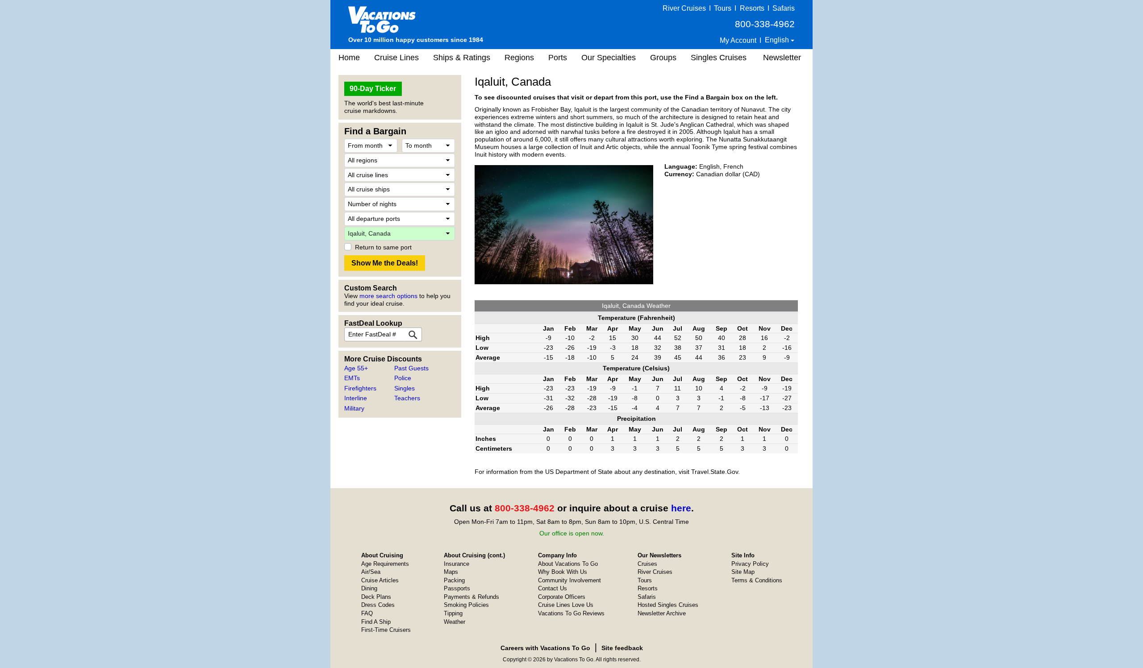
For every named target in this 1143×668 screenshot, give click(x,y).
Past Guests (411, 368)
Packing (454, 580)
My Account (738, 40)
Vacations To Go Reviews (571, 613)
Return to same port (383, 247)
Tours (722, 8)
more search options (388, 295)
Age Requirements (385, 563)
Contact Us (552, 588)
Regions (519, 57)
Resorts (752, 8)
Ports (557, 57)
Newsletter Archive (662, 613)
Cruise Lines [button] (396, 57)
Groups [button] (663, 57)
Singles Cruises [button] (719, 57)
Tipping (453, 613)
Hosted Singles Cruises (668, 605)
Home (349, 57)
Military (354, 408)
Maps (451, 571)
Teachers (407, 398)
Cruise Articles (380, 580)
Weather (454, 621)
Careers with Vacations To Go (545, 647)
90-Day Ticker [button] (373, 88)
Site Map (743, 571)
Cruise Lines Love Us (565, 605)
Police (402, 378)
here (681, 508)
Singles (404, 388)
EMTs (352, 378)
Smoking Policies (466, 605)
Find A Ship (376, 621)
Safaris (783, 8)
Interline (355, 398)
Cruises (647, 563)
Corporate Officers (561, 596)
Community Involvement (569, 580)
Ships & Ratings (461, 57)
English (778, 40)
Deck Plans (376, 596)
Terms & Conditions (756, 580)
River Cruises (684, 8)
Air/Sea (370, 571)
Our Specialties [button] (608, 57)
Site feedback (622, 647)
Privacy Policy (750, 563)
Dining (369, 588)
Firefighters (360, 388)
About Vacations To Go (568, 563)
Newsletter (782, 57)
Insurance (456, 563)
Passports (457, 588)
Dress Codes (378, 605)
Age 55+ (356, 368)
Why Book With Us (562, 571)
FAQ (367, 613)
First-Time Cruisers (386, 630)
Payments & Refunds (471, 596)
